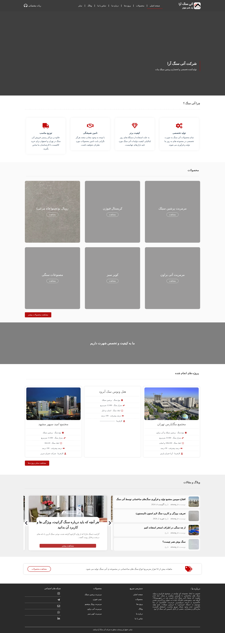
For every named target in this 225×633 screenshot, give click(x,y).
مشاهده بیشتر (68, 546)
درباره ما (115, 6)
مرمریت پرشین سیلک (93, 595)
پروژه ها (127, 6)
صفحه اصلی (155, 6)
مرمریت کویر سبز (95, 614)
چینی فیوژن (97, 599)
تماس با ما (101, 6)
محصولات (140, 6)
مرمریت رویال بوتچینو (93, 604)
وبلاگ (90, 6)
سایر (80, 6)
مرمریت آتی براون (94, 609)
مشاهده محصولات (39, 569)
